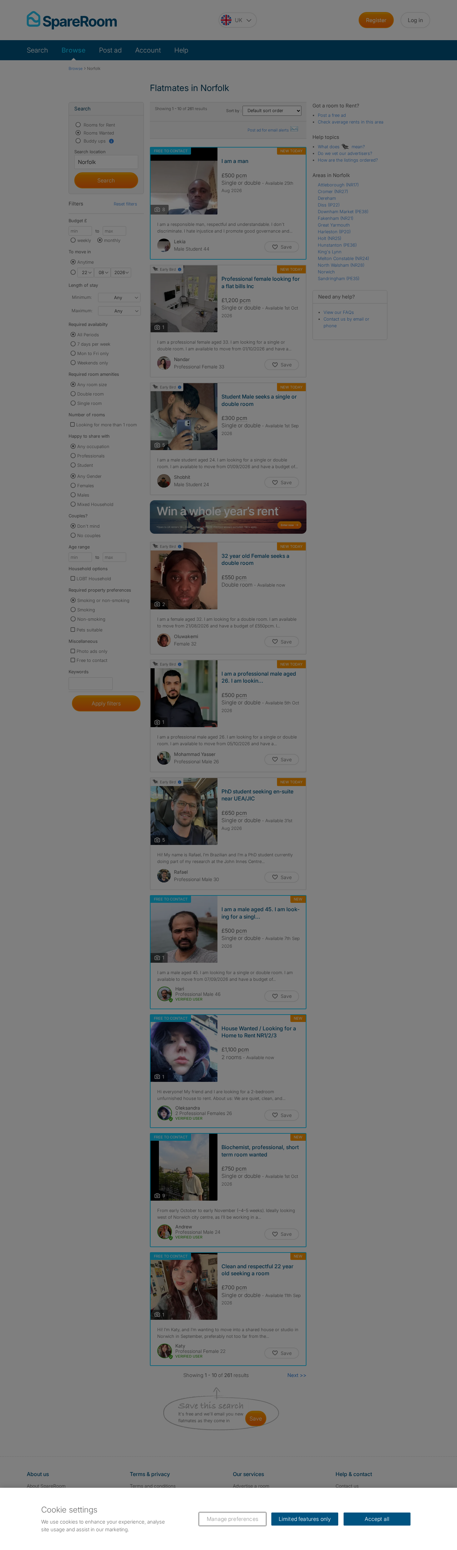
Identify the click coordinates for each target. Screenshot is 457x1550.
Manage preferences (232, 1519)
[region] (228, 1519)
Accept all (377, 1519)
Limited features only (305, 1519)
